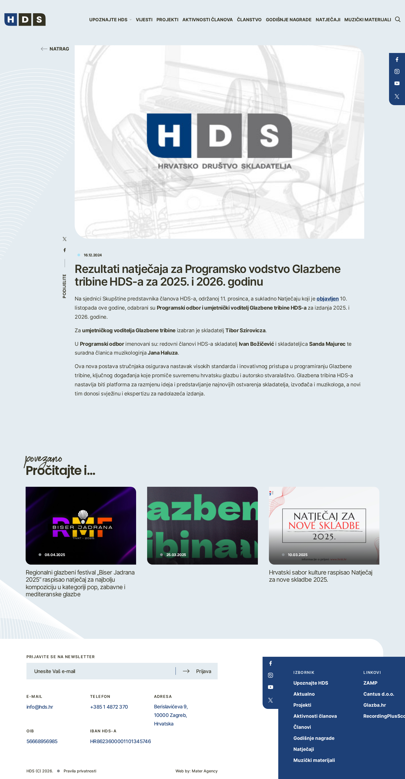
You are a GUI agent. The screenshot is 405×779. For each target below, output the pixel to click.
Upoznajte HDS (310, 683)
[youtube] (396, 83)
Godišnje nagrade (289, 20)
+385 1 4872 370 (109, 706)
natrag (59, 48)
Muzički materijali (367, 20)
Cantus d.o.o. (378, 694)
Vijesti (144, 20)
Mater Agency (205, 770)
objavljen (328, 298)
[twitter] (396, 96)
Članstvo (249, 20)
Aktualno (304, 694)
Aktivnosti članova (207, 20)
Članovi (302, 727)
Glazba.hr (374, 705)
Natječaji (328, 20)
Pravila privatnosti (80, 770)
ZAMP (370, 683)
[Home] (25, 19)
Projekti (167, 20)
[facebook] (396, 59)
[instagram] (396, 71)
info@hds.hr (39, 706)
